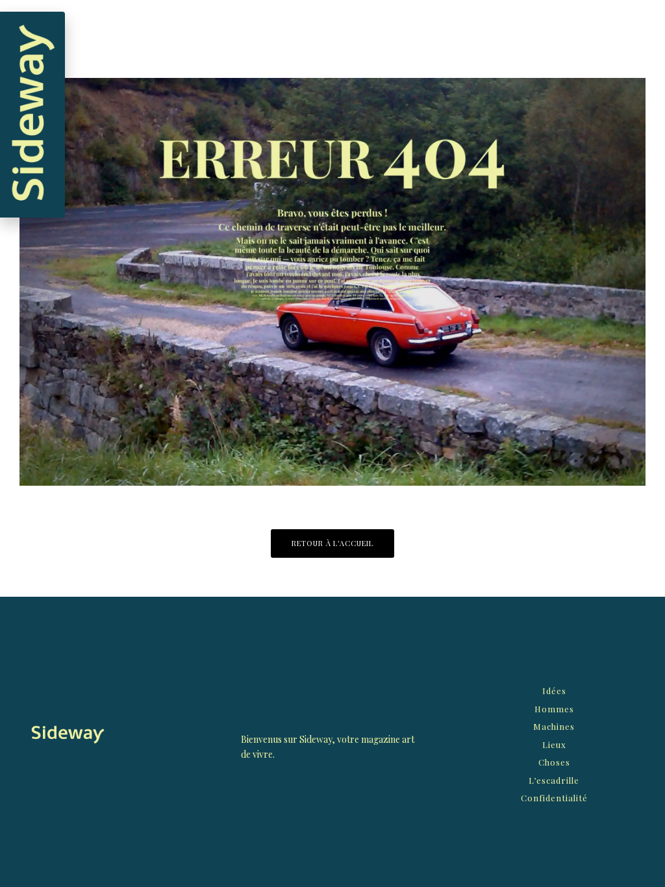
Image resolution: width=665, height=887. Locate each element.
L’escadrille (554, 780)
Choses (554, 762)
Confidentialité (554, 797)
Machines (554, 726)
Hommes (554, 708)
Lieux (554, 744)
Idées (554, 690)
